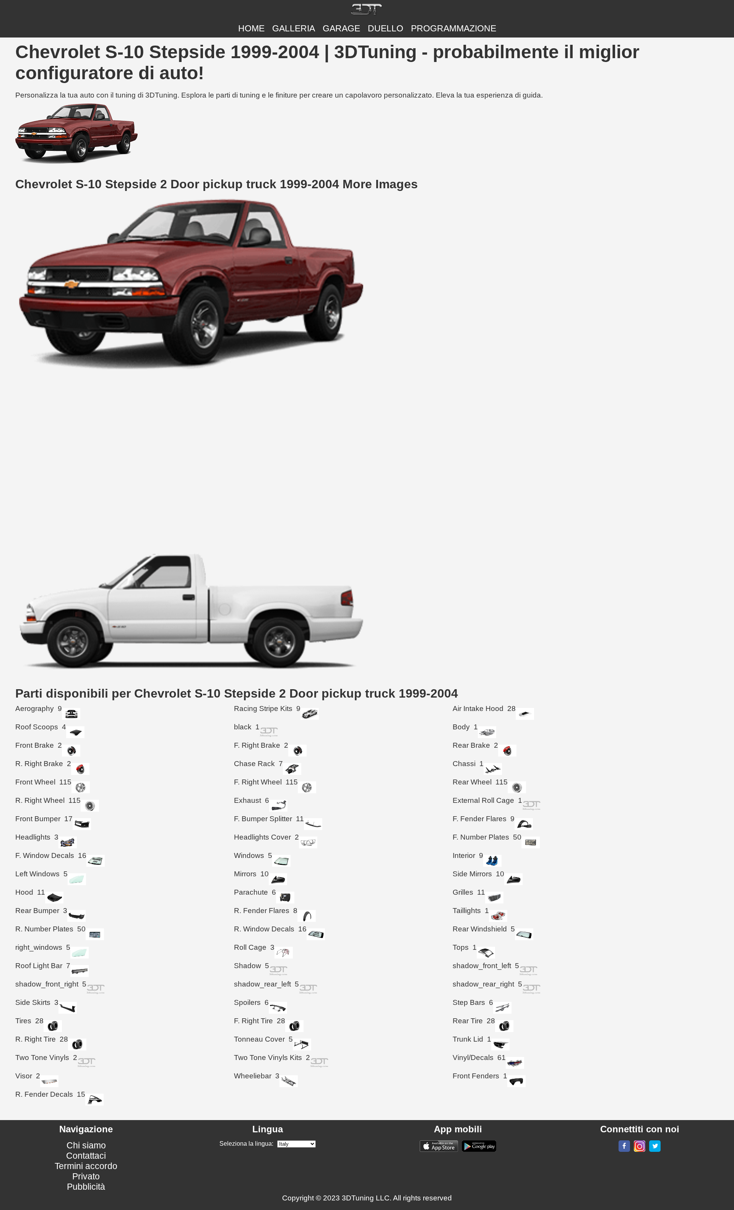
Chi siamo (86, 1145)
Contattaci (86, 1156)
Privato (86, 1176)
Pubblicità (86, 1187)
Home (251, 28)
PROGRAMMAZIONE (453, 28)
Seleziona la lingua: (246, 1143)
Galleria (293, 28)
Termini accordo (86, 1166)
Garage (341, 28)
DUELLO (385, 28)
